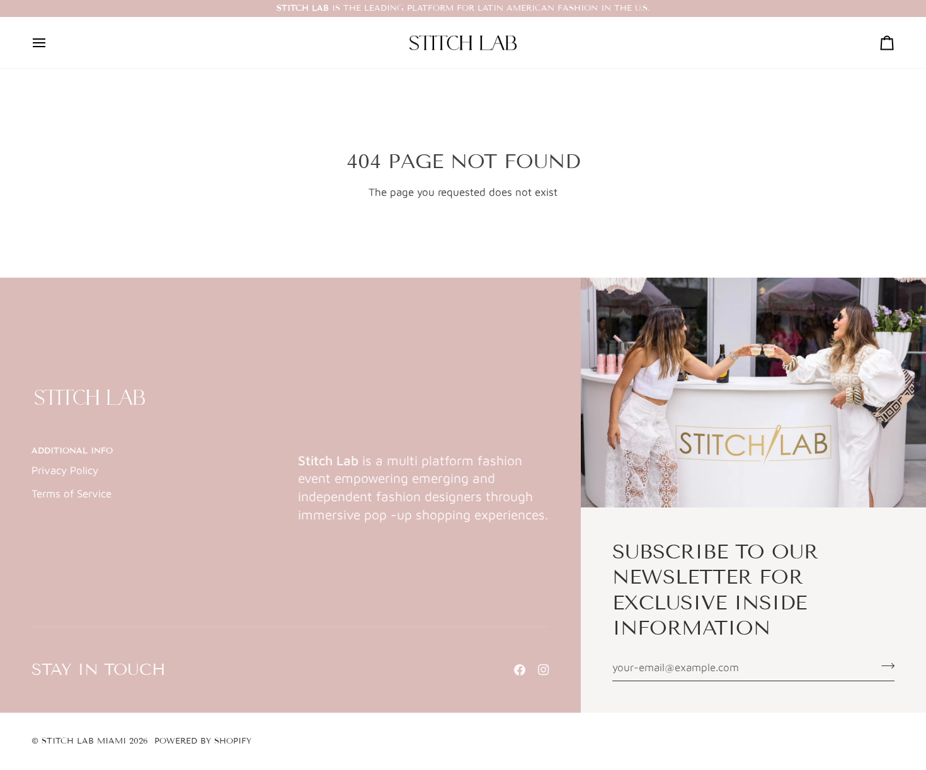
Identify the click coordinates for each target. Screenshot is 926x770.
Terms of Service (71, 493)
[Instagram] (543, 670)
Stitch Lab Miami (84, 741)
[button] (423, 448)
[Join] (884, 666)
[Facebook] (519, 670)
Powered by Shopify (202, 741)
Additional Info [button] (72, 451)
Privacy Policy (64, 470)
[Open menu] (50, 43)
